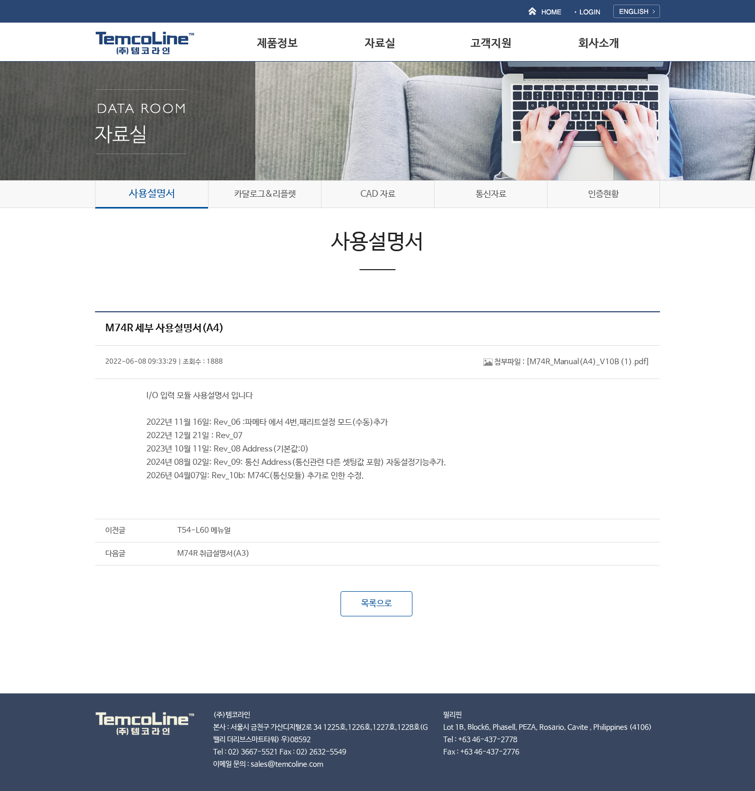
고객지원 (491, 43)
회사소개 (598, 43)
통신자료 (491, 194)
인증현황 (603, 194)
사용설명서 (152, 194)
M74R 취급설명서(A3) (213, 553)
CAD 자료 (378, 194)
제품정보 (277, 43)
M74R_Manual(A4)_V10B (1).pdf (588, 361)
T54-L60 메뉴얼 (204, 530)
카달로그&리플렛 (265, 194)
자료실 (380, 43)
